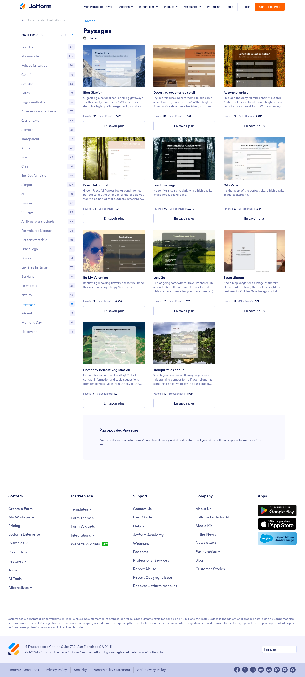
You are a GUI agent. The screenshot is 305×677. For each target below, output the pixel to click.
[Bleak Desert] (184, 66)
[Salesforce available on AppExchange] (277, 538)
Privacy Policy (56, 670)
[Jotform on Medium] (261, 670)
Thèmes (89, 21)
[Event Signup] (254, 251)
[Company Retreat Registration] (114, 343)
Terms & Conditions (24, 670)
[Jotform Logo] (35, 6)
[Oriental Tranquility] (184, 343)
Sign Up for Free (269, 7)
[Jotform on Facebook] (237, 670)
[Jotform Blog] (269, 670)
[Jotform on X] (245, 670)
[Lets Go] (184, 251)
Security (80, 670)
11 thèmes (92, 38)
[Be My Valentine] (114, 251)
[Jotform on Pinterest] (277, 670)
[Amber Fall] (254, 66)
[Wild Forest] (184, 158)
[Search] (23, 20)
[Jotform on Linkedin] (253, 670)
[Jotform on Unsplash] (293, 670)
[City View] (254, 158)
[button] (48, 35)
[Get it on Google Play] (277, 510)
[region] (48, 184)
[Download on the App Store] (277, 524)
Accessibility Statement (112, 670)
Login (247, 7)
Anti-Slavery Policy (151, 670)
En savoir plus (114, 126)
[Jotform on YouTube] (285, 670)
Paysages (97, 31)
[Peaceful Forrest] (114, 158)
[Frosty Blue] (114, 66)
